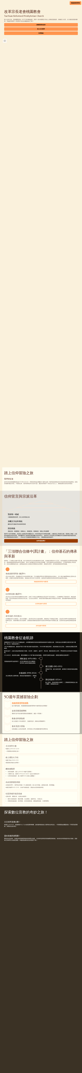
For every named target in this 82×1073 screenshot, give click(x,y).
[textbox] (41, 3)
